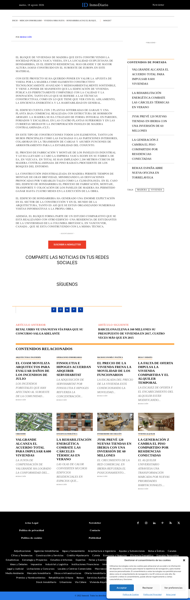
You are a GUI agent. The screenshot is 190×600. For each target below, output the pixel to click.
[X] (64, 273)
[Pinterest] (70, 273)
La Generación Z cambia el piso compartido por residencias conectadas (145, 149)
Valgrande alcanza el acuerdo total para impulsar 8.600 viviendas (33, 447)
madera (142, 190)
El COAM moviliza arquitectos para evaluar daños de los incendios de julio (33, 371)
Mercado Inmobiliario (31, 21)
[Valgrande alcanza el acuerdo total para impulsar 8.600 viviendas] (34, 422)
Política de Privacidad (152, 594)
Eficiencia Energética (67, 434)
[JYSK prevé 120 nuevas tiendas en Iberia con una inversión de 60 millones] (115, 422)
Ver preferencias (173, 587)
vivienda (156, 190)
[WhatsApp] (77, 273)
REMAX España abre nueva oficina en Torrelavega (147, 172)
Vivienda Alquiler (146, 434)
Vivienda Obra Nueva (54, 21)
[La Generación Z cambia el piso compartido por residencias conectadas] (156, 422)
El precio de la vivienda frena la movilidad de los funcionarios (114, 369)
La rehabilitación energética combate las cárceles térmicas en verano (74, 449)
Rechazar (147, 587)
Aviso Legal (171, 594)
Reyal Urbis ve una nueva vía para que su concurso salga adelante (49, 331)
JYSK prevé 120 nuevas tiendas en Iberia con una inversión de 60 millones (114, 447)
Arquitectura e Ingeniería (28, 357)
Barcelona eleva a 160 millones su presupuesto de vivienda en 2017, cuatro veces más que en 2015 (131, 333)
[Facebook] (57, 273)
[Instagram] (60, 309)
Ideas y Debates (145, 357)
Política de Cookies (131, 594)
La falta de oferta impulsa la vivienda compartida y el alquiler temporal (155, 372)
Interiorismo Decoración (109, 434)
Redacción (26, 37)
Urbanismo (21, 434)
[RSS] (170, 523)
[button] (184, 560)
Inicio (15, 21)
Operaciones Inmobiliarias (69, 357)
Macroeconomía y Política (110, 357)
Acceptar (122, 587)
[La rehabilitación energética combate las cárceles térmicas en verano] (75, 422)
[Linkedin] (67, 309)
